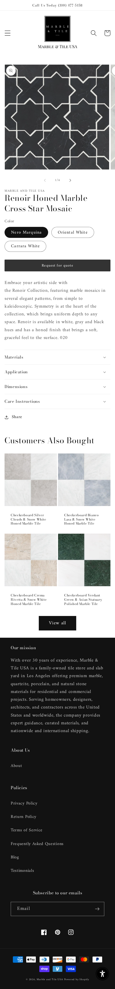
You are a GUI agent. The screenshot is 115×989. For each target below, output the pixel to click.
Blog (15, 857)
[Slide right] (70, 180)
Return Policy (23, 817)
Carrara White (25, 246)
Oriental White (73, 232)
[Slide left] (45, 180)
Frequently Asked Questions (37, 844)
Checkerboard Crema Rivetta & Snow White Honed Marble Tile (29, 599)
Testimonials (22, 870)
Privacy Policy (24, 803)
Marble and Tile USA (50, 979)
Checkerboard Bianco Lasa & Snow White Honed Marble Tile (81, 519)
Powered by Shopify (76, 979)
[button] (7, 33)
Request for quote (57, 265)
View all (57, 623)
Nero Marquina (26, 232)
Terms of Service (27, 830)
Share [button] (17, 417)
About (16, 766)
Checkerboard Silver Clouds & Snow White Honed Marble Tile (28, 519)
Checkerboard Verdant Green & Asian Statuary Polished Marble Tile (83, 599)
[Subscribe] (97, 909)
